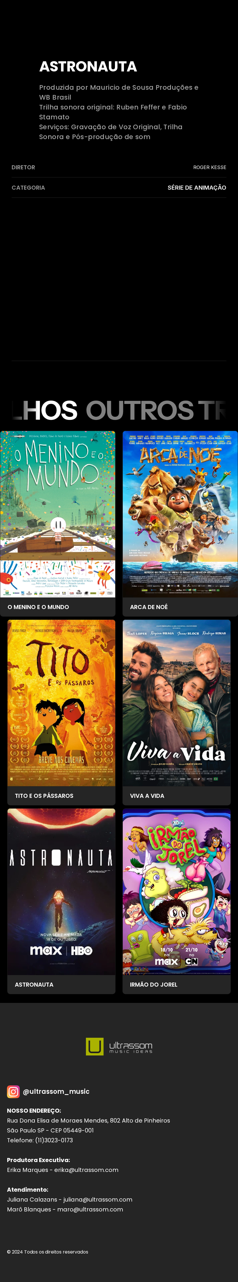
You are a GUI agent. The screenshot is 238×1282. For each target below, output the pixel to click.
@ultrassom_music (56, 1091)
